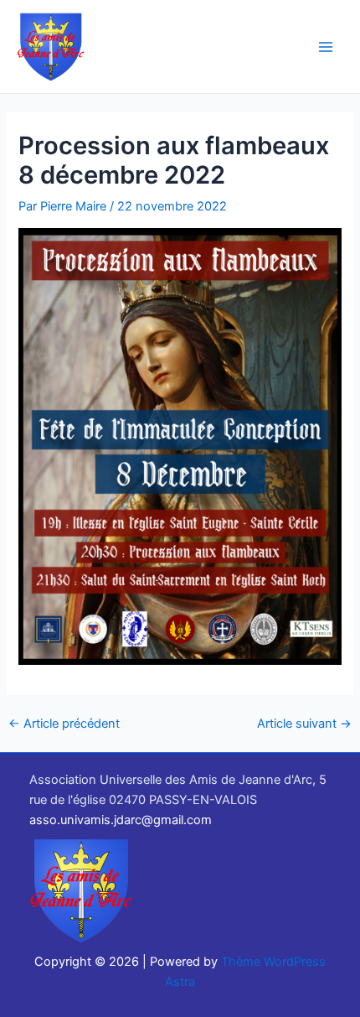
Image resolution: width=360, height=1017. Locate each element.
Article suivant (304, 724)
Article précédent (64, 724)
